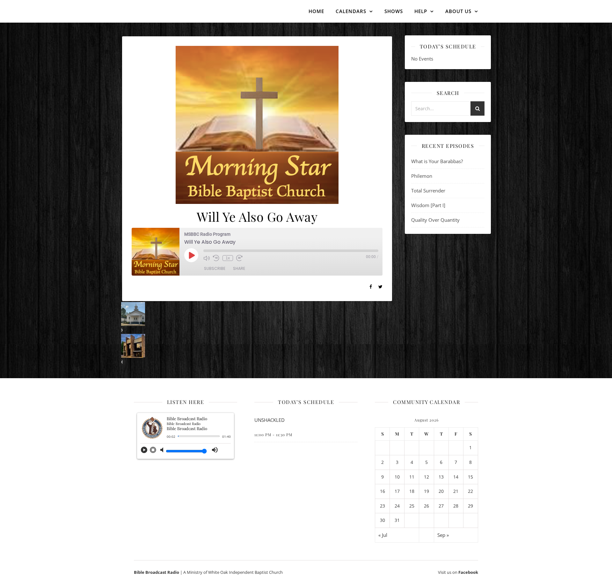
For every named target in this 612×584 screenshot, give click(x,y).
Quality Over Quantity (435, 220)
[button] (144, 452)
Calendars (351, 11)
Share (239, 268)
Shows (393, 11)
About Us (458, 11)
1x (228, 258)
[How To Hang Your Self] (257, 317)
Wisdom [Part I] (428, 205)
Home (316, 11)
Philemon (421, 176)
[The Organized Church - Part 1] (257, 349)
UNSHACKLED (269, 420)
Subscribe (214, 268)
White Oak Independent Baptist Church (245, 572)
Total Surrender (428, 190)
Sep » (443, 535)
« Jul (382, 535)
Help (420, 11)
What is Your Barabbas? (437, 161)
